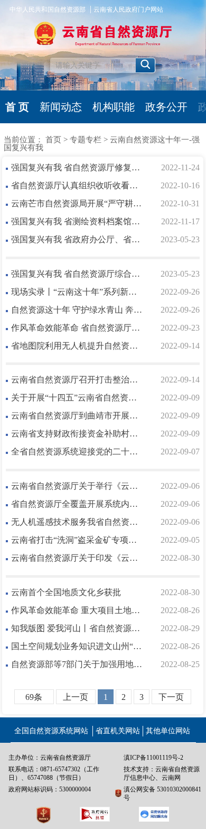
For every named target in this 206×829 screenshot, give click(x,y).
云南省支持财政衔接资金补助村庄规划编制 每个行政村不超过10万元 (77, 433)
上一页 (75, 697)
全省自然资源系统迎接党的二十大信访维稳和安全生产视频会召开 (77, 451)
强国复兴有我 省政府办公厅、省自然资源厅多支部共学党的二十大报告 (77, 239)
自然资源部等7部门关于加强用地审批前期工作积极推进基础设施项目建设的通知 (77, 664)
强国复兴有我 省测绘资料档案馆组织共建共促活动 (77, 221)
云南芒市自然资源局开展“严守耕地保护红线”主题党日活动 (77, 203)
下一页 (171, 697)
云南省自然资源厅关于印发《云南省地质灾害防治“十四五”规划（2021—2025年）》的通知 (77, 557)
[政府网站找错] (95, 814)
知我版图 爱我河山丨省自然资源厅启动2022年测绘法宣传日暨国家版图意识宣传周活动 (77, 628)
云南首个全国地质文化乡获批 (66, 592)
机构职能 (113, 107)
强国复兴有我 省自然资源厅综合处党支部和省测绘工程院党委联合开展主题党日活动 (77, 273)
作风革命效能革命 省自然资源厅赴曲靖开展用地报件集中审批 (77, 327)
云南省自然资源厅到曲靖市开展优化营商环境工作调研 (77, 415)
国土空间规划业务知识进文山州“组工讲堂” (77, 646)
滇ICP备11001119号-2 (153, 757)
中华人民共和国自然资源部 (48, 9)
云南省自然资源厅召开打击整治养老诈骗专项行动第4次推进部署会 (77, 379)
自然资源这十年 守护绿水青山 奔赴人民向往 (77, 309)
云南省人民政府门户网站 (128, 9)
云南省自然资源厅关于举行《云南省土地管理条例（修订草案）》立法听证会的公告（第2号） (77, 485)
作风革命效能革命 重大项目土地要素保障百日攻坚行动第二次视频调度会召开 (77, 610)
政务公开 (166, 107)
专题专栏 (85, 139)
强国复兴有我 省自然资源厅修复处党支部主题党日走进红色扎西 (77, 167)
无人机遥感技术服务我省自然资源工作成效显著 (77, 521)
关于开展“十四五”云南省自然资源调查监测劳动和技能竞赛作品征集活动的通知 (77, 397)
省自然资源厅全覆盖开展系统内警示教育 (77, 503)
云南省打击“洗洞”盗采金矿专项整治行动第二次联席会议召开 (77, 539)
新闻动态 (61, 107)
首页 (53, 139)
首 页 (17, 107)
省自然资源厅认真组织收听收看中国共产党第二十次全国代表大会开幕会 (77, 185)
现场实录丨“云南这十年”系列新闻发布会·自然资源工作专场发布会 (77, 291)
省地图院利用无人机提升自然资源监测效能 (77, 345)
